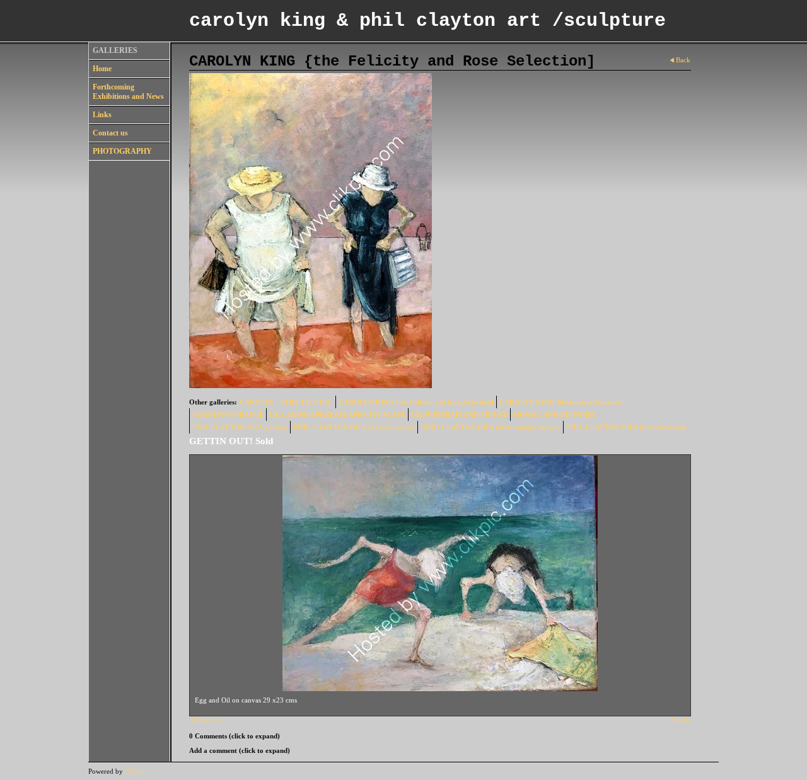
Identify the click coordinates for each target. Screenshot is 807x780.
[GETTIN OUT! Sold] (440, 573)
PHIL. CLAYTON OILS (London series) (354, 427)
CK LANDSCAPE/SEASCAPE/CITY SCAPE (337, 414)
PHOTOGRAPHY (122, 151)
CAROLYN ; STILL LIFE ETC (286, 402)
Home (102, 68)
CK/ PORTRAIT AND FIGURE (459, 414)
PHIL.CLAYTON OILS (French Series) (625, 427)
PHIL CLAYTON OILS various (239, 427)
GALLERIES (115, 50)
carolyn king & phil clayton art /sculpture (427, 21)
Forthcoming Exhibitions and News (128, 92)
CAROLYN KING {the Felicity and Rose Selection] (416, 402)
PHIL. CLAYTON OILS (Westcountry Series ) (490, 427)
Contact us (110, 133)
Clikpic (135, 771)
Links (102, 114)
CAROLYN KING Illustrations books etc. (562, 402)
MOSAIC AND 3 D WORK (554, 414)
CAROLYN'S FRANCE (228, 414)
